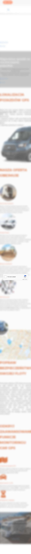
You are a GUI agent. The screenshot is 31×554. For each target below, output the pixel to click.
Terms (26, 279)
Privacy (24, 279)
